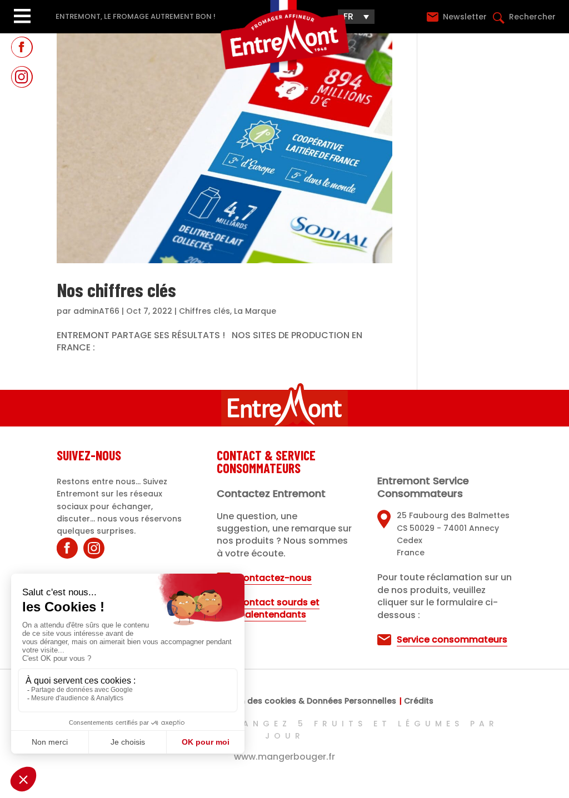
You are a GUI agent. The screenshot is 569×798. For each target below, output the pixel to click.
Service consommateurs (452, 639)
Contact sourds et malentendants (278, 608)
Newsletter (466, 16)
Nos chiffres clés (116, 289)
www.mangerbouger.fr (284, 756)
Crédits (418, 701)
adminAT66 (96, 311)
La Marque (255, 311)
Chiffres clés (204, 311)
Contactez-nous (274, 577)
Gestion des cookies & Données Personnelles (304, 701)
